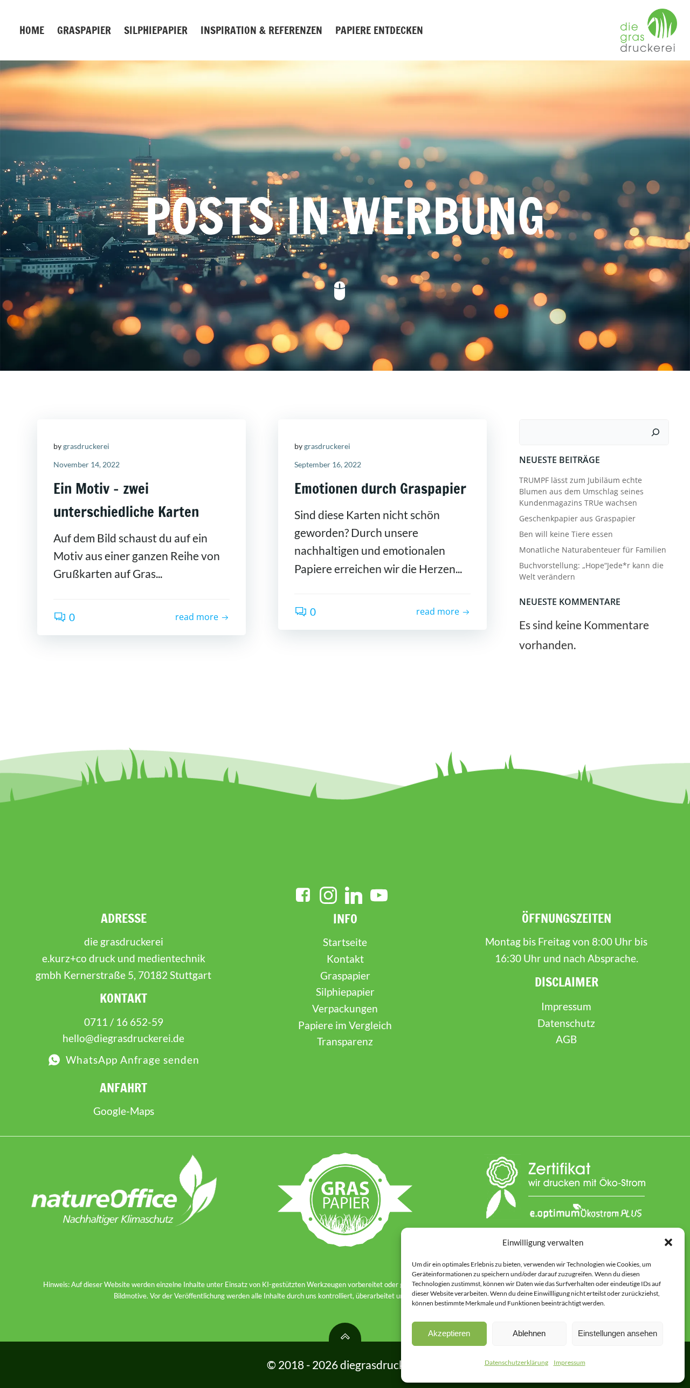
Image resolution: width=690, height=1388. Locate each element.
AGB (566, 1039)
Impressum (569, 1362)
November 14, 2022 (86, 464)
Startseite (345, 942)
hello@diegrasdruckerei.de (123, 1038)
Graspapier (84, 30)
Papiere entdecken (379, 30)
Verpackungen (345, 1008)
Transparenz (345, 1041)
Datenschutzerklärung (516, 1362)
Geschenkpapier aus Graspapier (577, 518)
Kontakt (345, 958)
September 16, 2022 (327, 464)
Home (31, 30)
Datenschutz (566, 1023)
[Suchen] (655, 432)
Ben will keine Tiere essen (566, 534)
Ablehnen (529, 1333)
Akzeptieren (449, 1333)
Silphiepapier (156, 30)
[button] (668, 1242)
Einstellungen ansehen (617, 1333)
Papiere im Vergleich (345, 1025)
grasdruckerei (86, 446)
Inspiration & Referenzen (261, 30)
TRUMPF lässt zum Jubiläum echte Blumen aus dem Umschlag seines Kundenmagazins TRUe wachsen (581, 491)
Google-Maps (123, 1111)
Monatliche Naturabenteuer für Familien (592, 550)
